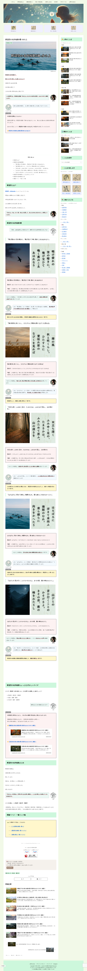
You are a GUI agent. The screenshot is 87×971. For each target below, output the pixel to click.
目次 (29, 157)
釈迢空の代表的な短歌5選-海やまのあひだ (19, 130)
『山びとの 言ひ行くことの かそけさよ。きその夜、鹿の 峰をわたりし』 (31, 172)
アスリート (65, 260)
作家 (63, 265)
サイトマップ (49, 963)
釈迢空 (18, 873)
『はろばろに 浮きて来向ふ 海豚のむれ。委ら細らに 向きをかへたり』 (31, 170)
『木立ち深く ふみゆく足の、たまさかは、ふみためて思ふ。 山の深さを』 (32, 168)
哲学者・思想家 (66, 253)
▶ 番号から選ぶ (64, 248)
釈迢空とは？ (17, 160)
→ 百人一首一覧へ (66, 246)
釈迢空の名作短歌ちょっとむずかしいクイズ (24, 174)
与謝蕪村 (64, 210)
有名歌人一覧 (9, 873)
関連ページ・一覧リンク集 (20, 178)
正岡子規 (64, 214)
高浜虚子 (64, 216)
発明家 (63, 272)
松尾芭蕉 (64, 207)
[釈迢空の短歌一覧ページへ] (19, 830)
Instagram (55, 963)
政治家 (63, 258)
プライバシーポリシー (40, 963)
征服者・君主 (65, 270)
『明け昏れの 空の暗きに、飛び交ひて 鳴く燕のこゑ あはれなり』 (30, 164)
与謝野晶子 (65, 229)
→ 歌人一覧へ (65, 241)
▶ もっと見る (63, 219)
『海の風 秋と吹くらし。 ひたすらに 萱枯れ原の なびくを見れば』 (30, 166)
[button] (39, 879)
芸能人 (63, 263)
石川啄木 (64, 231)
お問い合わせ (32, 963)
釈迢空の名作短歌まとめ (19, 176)
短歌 (14, 873)
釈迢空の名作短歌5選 (18, 162)
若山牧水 (64, 236)
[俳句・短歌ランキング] (31, 855)
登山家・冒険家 (66, 267)
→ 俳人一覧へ (65, 222)
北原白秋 (64, 234)
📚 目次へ (3, 965)
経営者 (63, 256)
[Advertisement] (30, 144)
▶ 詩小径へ (9, 867)
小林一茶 (64, 212)
